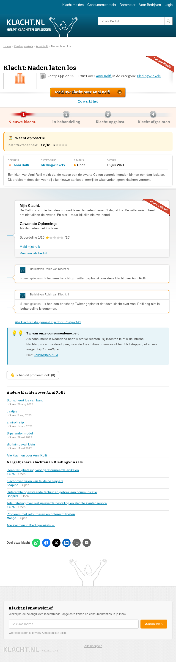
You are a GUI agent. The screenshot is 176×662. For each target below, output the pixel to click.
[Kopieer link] (76, 543)
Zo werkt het (88, 101)
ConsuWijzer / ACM (46, 355)
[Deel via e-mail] (86, 543)
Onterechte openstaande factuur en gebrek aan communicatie (52, 492)
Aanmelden (154, 624)
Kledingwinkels (23, 46)
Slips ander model (20, 433)
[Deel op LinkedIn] (66, 543)
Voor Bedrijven (150, 5)
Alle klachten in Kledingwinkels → (31, 525)
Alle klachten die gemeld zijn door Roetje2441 (48, 322)
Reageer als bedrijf (33, 253)
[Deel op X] (56, 543)
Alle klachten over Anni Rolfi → (29, 455)
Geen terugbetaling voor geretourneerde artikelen (43, 470)
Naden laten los (61, 46)
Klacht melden (73, 5)
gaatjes (12, 411)
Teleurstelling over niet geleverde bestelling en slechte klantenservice (57, 503)
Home (7, 46)
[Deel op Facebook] (46, 543)
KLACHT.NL (21, 649)
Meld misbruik (30, 246)
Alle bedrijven (93, 646)
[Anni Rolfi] (20, 78)
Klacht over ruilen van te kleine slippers (35, 481)
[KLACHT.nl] (42, 27)
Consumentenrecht (101, 5)
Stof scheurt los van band (25, 400)
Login (169, 5)
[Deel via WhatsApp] (36, 543)
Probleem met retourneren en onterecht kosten (41, 514)
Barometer (127, 5)
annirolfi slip (15, 422)
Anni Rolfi (42, 46)
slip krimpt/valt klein (21, 444)
